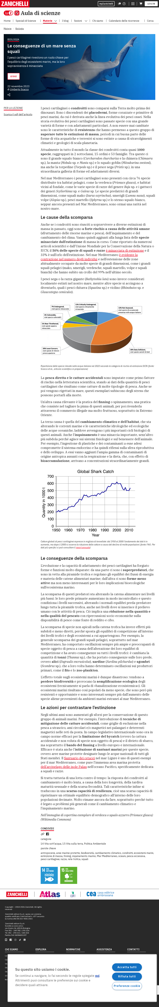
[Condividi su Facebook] (48, 834)
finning (67, 856)
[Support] (119, 4)
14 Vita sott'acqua (51, 843)
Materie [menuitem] (47, 20)
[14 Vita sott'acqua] (49, 875)
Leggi (13, 76)
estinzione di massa (52, 856)
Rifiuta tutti (127, 976)
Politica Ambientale (95, 843)
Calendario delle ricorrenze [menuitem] (124, 20)
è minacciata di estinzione (125, 250)
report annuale (83, 547)
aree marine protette (68, 852)
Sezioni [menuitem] (78, 20)
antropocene (48, 852)
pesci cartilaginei (50, 859)
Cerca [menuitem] (150, 20)
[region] (82, 978)
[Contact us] (124, 4)
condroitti (127, 852)
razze (64, 859)
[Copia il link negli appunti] (43, 834)
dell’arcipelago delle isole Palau (64, 767)
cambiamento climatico (108, 852)
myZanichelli (106, 3)
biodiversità (87, 852)
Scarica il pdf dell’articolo (18, 114)
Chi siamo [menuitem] (97, 20)
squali (85, 859)
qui (97, 976)
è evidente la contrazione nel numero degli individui (89, 257)
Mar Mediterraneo (107, 856)
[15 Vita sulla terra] (68, 875)
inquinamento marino (84, 856)
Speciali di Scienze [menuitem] (26, 20)
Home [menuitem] (7, 20)
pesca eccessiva (136, 856)
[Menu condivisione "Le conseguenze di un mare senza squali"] (8, 94)
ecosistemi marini (143, 852)
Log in (151, 3)
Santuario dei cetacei (79, 758)
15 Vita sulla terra (72, 843)
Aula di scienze (40, 13)
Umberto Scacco (19, 89)
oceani (122, 856)
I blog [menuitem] (65, 20)
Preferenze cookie (127, 986)
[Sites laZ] (133, 3)
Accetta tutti (127, 967)
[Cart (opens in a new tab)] (140, 3)
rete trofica (74, 859)
